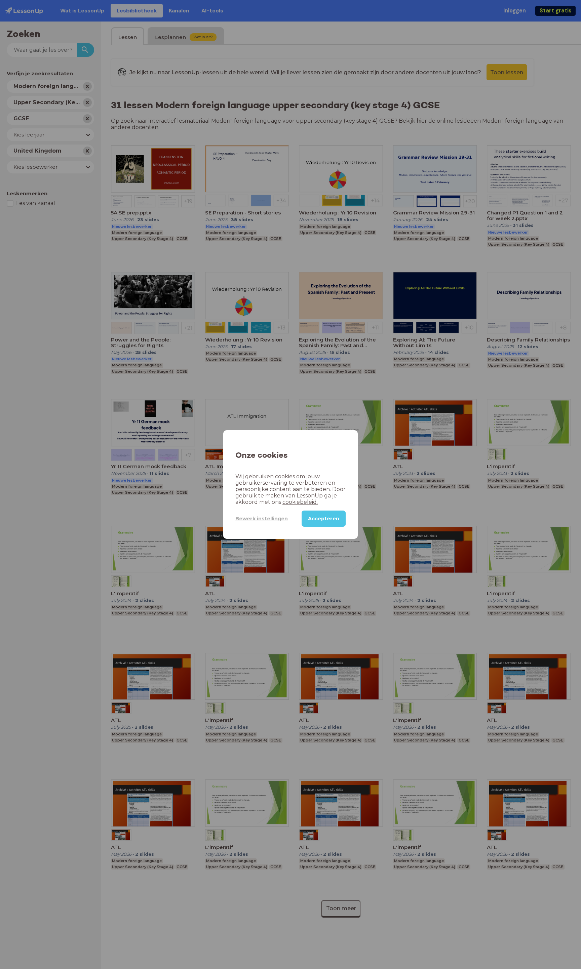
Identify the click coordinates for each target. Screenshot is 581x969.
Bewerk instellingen (261, 519)
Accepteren (323, 519)
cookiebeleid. (300, 502)
